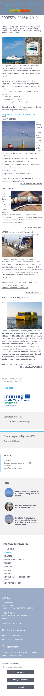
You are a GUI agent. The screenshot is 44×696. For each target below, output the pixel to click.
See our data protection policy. (12, 667)
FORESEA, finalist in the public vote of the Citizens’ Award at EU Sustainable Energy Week (26, 521)
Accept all (20, 672)
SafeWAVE (8, 574)
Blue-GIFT (8, 567)
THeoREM (7, 563)
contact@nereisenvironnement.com (15, 288)
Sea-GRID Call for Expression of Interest (17, 578)
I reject (25, 11)
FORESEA (7, 553)
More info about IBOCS (33, 227)
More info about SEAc (34, 293)
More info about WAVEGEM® (31, 367)
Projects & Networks (15, 543)
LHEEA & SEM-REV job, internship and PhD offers (19, 652)
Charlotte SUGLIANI (11, 441)
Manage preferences (20, 680)
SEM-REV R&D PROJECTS (13, 583)
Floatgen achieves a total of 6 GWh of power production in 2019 (27, 494)
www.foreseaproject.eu (13, 468)
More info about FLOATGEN (31, 184)
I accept (14, 11)
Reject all (21, 687)
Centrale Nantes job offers (12, 656)
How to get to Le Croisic (11, 636)
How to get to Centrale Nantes (13, 639)
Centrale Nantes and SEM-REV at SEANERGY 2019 (26, 506)
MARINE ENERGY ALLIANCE (14, 560)
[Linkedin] (12, 388)
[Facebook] (7, 388)
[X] (10, 387)
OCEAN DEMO (9, 549)
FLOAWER (7, 570)
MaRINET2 (8, 556)
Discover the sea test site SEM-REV (18, 463)
